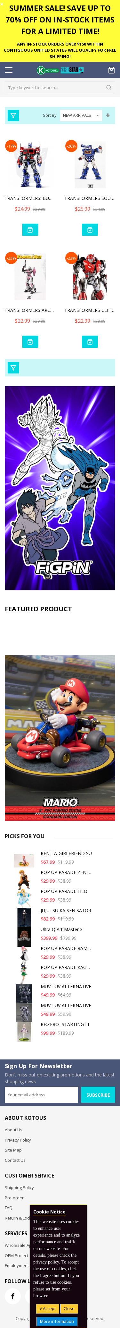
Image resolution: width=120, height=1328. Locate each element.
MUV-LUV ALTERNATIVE (66, 986)
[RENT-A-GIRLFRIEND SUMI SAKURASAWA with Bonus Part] (25, 863)
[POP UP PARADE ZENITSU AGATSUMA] (25, 882)
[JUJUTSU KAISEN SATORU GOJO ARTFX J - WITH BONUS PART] (25, 920)
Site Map (13, 1150)
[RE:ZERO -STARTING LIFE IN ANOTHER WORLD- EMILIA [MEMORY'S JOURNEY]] (25, 1034)
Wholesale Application (26, 1245)
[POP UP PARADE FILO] (25, 901)
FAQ (8, 1208)
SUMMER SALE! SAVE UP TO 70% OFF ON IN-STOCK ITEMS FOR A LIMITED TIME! (60, 19)
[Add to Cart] (30, 230)
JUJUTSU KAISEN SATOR (66, 910)
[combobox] (60, 87)
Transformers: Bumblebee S (30, 198)
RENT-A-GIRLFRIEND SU (66, 853)
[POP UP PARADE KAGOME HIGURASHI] (25, 977)
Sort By (50, 115)
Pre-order (14, 1198)
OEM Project (16, 1255)
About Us (13, 1130)
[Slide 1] (60, 718)
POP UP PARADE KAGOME (69, 967)
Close (69, 1308)
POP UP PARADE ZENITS (67, 872)
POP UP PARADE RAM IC (67, 948)
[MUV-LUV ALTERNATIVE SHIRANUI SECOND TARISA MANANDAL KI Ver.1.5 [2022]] (25, 996)
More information (57, 1321)
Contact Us (15, 1160)
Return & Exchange (23, 1218)
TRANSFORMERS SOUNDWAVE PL (90, 198)
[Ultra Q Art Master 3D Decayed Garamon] (25, 939)
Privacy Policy (18, 1140)
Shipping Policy (19, 1187)
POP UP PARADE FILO (64, 891)
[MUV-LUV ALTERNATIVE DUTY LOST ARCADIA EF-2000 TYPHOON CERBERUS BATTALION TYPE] (25, 1015)
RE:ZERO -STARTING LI (65, 1024)
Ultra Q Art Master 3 (62, 929)
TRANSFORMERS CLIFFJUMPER (90, 310)
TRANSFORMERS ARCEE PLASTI (30, 310)
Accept (49, 1308)
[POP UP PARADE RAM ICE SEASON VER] (25, 958)
